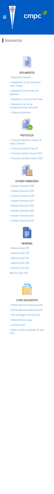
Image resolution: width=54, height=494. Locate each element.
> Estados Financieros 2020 (22, 195)
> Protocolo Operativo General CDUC (26, 158)
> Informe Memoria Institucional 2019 (26, 304)
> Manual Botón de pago (21, 319)
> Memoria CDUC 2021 (19, 267)
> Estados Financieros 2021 (22, 200)
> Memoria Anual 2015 (19, 248)
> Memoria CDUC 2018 (19, 262)
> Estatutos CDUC (17, 324)
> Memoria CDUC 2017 (19, 258)
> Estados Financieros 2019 (22, 190)
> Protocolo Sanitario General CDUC (26, 153)
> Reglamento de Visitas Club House (26, 99)
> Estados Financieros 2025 (22, 220)
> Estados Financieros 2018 (22, 185)
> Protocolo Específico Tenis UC (24, 148)
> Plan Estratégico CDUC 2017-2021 (25, 314)
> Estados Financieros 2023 (22, 210)
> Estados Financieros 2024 (22, 215)
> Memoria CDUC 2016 (19, 253)
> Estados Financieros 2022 (22, 205)
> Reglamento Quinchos (20, 77)
